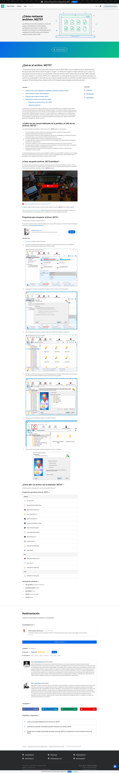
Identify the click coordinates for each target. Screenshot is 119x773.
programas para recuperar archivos (34, 210)
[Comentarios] (34, 625)
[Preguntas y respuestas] (38, 715)
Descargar (71, 232)
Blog (25, 6)
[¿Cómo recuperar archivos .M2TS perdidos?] (59, 162)
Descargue (27, 241)
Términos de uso (82, 765)
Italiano (59, 655)
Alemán (36, 655)
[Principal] (2, 6)
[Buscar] (96, 6)
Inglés (32, 655)
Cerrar (69, 771)
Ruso (51, 655)
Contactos (19, 6)
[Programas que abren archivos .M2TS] (49, 492)
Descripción (75, 771)
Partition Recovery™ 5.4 (36, 230)
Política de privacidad (92, 765)
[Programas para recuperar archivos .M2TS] (58, 217)
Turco (55, 655)
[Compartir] (29, 703)
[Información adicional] (38, 581)
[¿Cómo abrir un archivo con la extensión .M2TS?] (63, 485)
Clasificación (34, 652)
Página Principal (10, 6)
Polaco (41, 655)
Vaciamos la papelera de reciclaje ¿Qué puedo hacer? (36, 204)
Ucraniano (46, 655)
